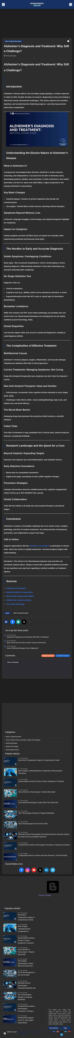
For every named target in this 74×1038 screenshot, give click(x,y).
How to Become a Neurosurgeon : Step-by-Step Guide (36, 792)
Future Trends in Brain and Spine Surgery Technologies (22, 740)
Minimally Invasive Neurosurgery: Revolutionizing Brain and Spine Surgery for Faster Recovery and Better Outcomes (43, 835)
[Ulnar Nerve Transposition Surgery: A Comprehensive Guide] (10, 761)
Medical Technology (11, 746)
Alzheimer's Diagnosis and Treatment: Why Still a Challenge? (28, 637)
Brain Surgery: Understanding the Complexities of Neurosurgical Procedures (40, 772)
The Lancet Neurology (15, 604)
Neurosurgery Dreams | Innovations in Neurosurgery (31, 1032)
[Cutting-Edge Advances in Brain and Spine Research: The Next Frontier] (10, 857)
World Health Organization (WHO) (20, 596)
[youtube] (34, 870)
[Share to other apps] (29, 621)
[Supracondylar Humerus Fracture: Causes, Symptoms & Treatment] (10, 782)
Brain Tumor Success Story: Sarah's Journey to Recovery (26, 642)
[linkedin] (46, 870)
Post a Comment (12, 662)
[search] (70, 4)
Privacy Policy (53, 1028)
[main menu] (3, 4)
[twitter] (40, 870)
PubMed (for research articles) (18, 600)
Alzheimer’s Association (39, 546)
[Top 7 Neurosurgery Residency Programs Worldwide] (10, 814)
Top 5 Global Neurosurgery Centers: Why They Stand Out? (38, 802)
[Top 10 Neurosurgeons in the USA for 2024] (10, 825)
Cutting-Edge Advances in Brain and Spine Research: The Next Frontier (42, 855)
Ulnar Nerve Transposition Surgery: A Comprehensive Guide (38, 760)
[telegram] (52, 870)
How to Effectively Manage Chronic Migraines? (23, 648)
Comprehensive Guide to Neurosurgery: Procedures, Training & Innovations (44, 845)
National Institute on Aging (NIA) (19, 592)
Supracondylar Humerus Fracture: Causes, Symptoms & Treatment (41, 781)
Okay (65, 1028)
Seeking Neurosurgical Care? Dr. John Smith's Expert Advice (26, 1020)
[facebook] (21, 870)
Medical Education (11, 743)
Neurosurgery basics (12, 750)
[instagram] (27, 870)
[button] (12, 621)
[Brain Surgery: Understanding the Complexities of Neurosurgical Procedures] (10, 772)
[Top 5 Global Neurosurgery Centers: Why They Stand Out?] (10, 804)
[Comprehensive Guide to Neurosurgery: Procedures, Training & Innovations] (10, 846)
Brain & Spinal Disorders (13, 41)
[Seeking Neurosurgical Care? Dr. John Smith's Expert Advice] (9, 1019)
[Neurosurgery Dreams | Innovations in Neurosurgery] (37, 4)
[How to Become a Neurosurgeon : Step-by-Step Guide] (10, 793)
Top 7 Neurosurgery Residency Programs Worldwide (36, 813)
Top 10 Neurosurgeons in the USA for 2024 (33, 823)
